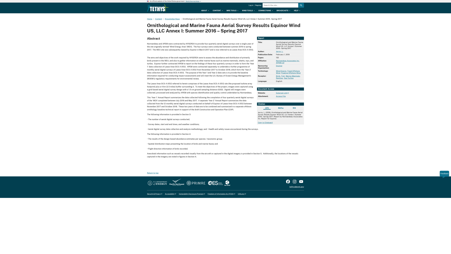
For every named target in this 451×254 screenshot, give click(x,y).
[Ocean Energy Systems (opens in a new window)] (215, 183)
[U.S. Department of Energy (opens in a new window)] (157, 183)
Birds (278, 76)
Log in (251, 5)
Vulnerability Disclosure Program (191, 194)
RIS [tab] (294, 108)
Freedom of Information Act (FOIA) (221, 194)
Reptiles (279, 78)
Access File (281, 96)
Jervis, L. (279, 51)
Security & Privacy (154, 194)
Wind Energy (281, 71)
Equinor (279, 66)
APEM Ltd (280, 63)
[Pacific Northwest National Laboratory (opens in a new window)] (176, 183)
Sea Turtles (289, 78)
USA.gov (241, 194)
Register (258, 5)
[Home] (158, 8)
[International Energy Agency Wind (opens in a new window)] (227, 183)
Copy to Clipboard (265, 123)
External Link (281, 93)
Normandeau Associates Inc (287, 61)
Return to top (153, 173)
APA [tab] (267, 108)
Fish (283, 76)
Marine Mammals (293, 76)
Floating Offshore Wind (291, 73)
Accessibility (169, 194)
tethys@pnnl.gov (296, 187)
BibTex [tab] (281, 108)
